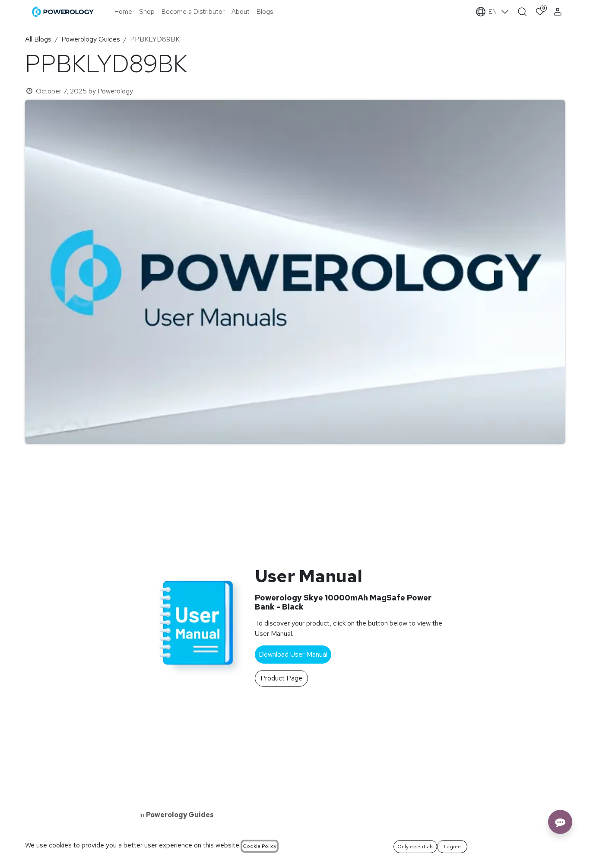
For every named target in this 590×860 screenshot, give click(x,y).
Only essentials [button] (415, 846)
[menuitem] (123, 11)
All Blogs (38, 39)
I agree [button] (452, 846)
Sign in (558, 11)
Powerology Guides (90, 39)
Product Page (281, 678)
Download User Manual (293, 654)
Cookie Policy (259, 846)
